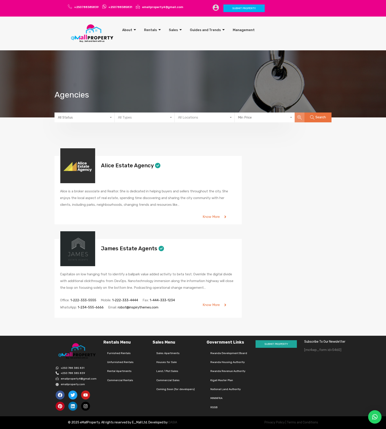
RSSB (214, 407)
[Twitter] (72, 395)
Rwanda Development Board (228, 353)
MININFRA (216, 398)
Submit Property (244, 8)
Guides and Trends (205, 30)
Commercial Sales (168, 380)
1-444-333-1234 (162, 300)
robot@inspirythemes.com (138, 307)
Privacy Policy (274, 422)
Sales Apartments (168, 353)
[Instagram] (85, 406)
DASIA (173, 422)
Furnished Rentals (119, 353)
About (127, 30)
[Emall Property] (92, 33)
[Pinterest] (60, 406)
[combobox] (85, 117)
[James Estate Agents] (77, 264)
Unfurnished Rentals (120, 362)
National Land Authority (225, 389)
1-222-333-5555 (83, 300)
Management (244, 30)
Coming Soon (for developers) (175, 389)
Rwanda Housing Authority (227, 362)
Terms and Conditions (302, 422)
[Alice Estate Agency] (77, 181)
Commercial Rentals (120, 380)
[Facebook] (60, 395)
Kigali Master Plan (221, 380)
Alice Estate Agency (127, 165)
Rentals (150, 30)
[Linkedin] (72, 406)
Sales (173, 30)
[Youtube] (85, 395)
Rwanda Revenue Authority (227, 371)
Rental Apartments (119, 371)
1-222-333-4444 (125, 300)
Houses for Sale (166, 362)
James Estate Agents (129, 248)
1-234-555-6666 (91, 307)
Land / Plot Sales (167, 371)
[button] (375, 417)
